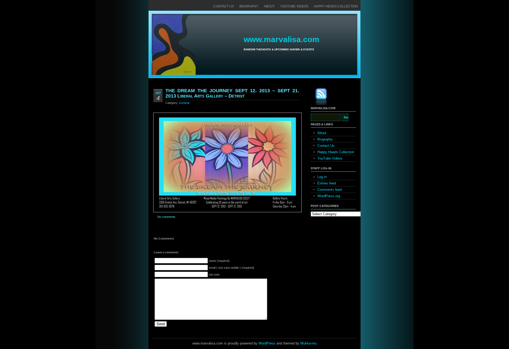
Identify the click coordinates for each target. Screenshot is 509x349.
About (269, 6)
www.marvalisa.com (281, 39)
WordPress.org (328, 196)
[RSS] (317, 97)
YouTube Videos (294, 6)
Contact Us (223, 6)
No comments (166, 216)
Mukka (305, 343)
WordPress (266, 343)
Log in (322, 177)
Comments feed (329, 190)
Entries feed (326, 183)
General (184, 102)
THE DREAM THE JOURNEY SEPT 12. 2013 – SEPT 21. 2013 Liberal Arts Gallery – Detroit (232, 93)
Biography (248, 6)
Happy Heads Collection (336, 6)
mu (314, 343)
